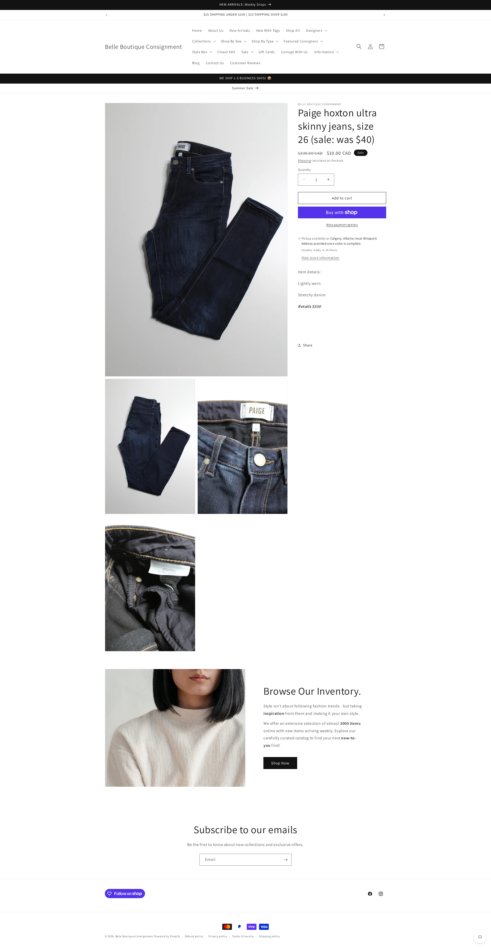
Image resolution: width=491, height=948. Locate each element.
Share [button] (308, 345)
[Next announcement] (384, 15)
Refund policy (194, 936)
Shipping (304, 160)
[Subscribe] (285, 860)
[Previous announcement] (106, 15)
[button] (316, 30)
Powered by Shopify (167, 936)
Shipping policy (269, 936)
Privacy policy (217, 936)
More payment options (342, 225)
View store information (320, 257)
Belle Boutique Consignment (134, 936)
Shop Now (280, 762)
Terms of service (243, 936)
